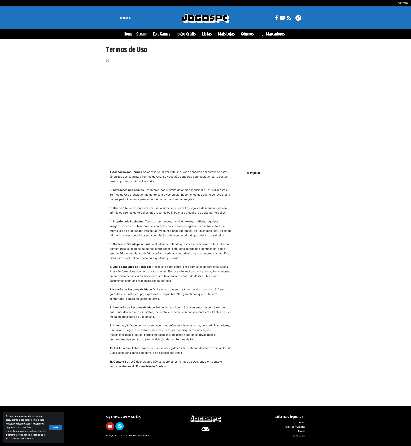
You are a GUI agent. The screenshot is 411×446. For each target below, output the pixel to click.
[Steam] (119, 426)
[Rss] (289, 18)
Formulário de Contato (151, 366)
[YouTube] (282, 18)
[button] (55, 427)
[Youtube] (110, 426)
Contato (403, 3)
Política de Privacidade (18, 423)
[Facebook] (276, 18)
